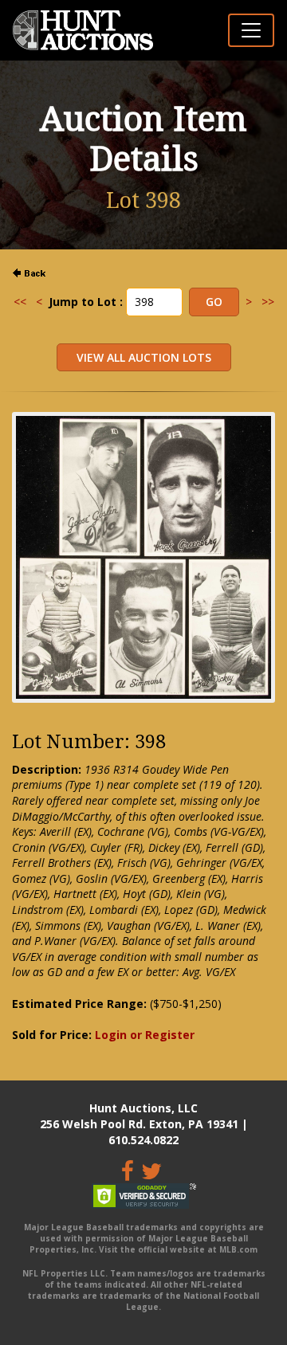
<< (20, 301)
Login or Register (145, 1034)
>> (267, 301)
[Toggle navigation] (251, 30)
